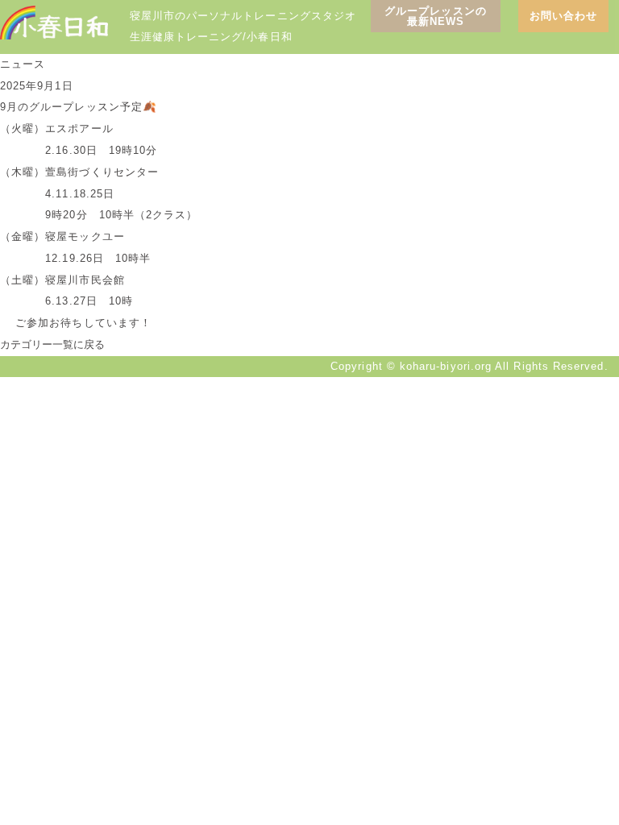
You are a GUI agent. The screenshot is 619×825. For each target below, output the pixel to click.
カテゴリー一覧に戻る (52, 344)
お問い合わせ (563, 16)
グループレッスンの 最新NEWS (435, 16)
